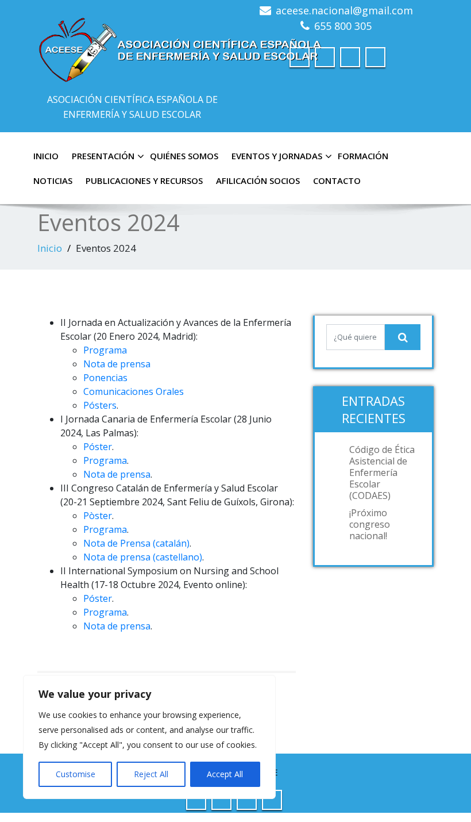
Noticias (52, 180)
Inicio (46, 156)
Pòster (97, 515)
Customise (75, 774)
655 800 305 (343, 26)
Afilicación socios (258, 180)
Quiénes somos (184, 156)
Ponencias (105, 377)
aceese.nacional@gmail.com (344, 10)
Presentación (103, 156)
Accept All (225, 774)
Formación (363, 156)
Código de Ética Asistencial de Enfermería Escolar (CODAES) (382, 472)
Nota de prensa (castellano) (142, 557)
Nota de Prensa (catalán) (136, 543)
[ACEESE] (181, 46)
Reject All (151, 774)
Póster (97, 446)
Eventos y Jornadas (276, 156)
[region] (149, 737)
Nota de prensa (116, 364)
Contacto (337, 180)
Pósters (100, 405)
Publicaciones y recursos (144, 180)
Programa (105, 350)
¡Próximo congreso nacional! (369, 524)
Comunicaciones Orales (133, 391)
